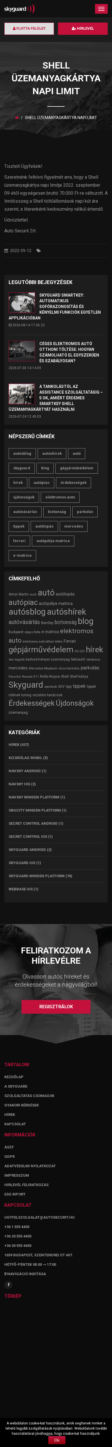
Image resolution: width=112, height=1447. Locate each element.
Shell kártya (79, 677)
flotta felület (31, 28)
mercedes (73, 526)
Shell (65, 677)
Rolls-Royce (50, 676)
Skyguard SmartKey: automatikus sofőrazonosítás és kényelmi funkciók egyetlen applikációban (55, 306)
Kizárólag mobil (25, 758)
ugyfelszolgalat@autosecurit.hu (39, 1217)
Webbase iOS (21, 889)
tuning (26, 695)
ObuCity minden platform (35, 810)
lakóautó (78, 659)
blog (45, 468)
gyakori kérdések (21, 1105)
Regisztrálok (56, 1006)
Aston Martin (19, 594)
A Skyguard (16, 1086)
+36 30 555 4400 (17, 1245)
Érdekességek (73, 482)
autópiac (42, 482)
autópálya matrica (53, 541)
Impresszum (16, 1175)
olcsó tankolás (69, 668)
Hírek (14, 744)
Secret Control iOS (28, 836)
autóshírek (52, 453)
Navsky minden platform (34, 797)
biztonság (57, 512)
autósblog (22, 453)
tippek (18, 526)
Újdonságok (23, 497)
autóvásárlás (25, 512)
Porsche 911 (30, 677)
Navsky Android (25, 771)
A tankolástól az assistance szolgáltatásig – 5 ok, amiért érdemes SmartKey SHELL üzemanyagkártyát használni (56, 398)
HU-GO (80, 651)
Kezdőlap (14, 1077)
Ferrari (19, 541)
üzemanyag (18, 712)
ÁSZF (9, 1147)
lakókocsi (93, 659)
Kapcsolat (15, 1124)
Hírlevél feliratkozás (26, 1185)
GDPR (9, 1156)
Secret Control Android (33, 823)
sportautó (50, 687)
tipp (69, 686)
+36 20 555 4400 (17, 1236)
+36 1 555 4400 (16, 1227)
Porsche (15, 677)
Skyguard (21, 468)
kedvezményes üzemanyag (48, 659)
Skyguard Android (27, 850)
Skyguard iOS (22, 863)
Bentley (47, 623)
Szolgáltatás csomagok (29, 1096)
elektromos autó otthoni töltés (43, 641)
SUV (61, 687)
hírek (18, 482)
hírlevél (85, 28)
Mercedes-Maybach (43, 668)
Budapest (16, 632)
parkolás (85, 512)
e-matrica (22, 555)
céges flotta (32, 632)
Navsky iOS (19, 784)
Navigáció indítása (26, 1274)
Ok (56, 1440)
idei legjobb (17, 659)
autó (77, 453)
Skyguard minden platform (37, 876)
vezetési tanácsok (47, 695)
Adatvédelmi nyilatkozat (30, 1166)
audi (33, 594)
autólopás (44, 526)
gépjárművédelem (76, 468)
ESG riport (15, 1194)
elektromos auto (60, 497)
